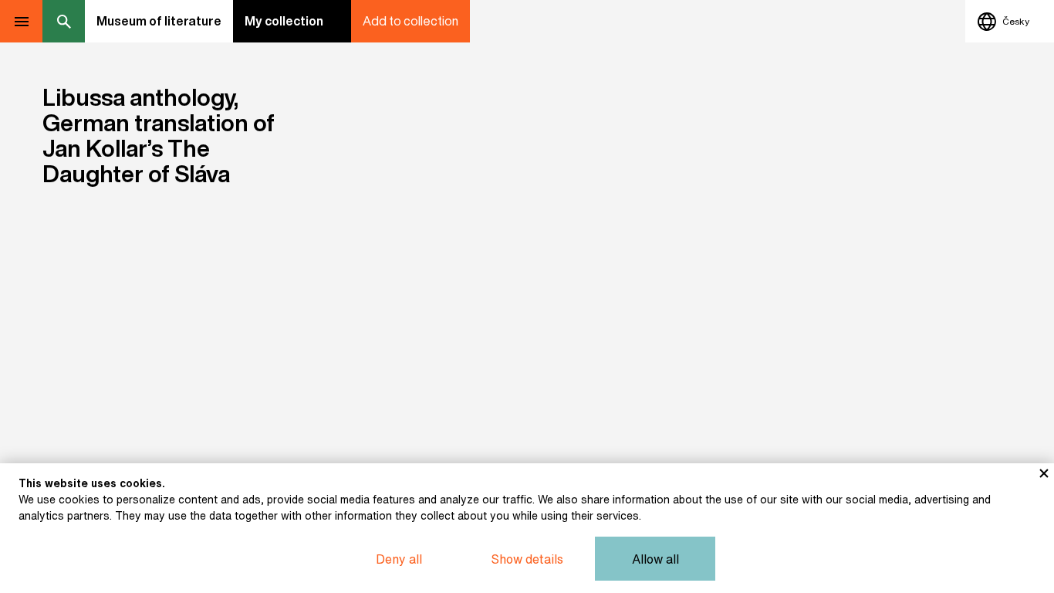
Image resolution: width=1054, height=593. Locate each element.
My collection (284, 21)
